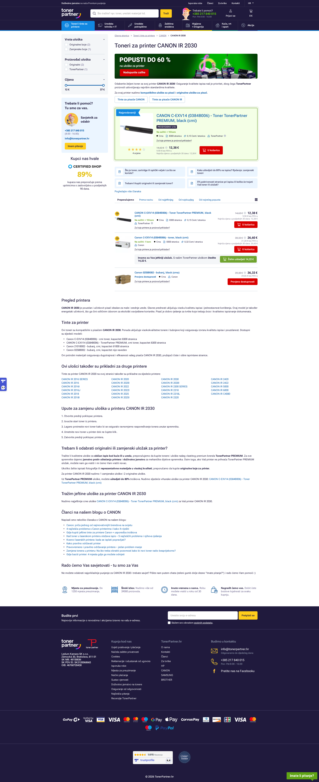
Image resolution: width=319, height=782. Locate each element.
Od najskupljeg (186, 199)
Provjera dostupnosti (243, 281)
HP (162, 665)
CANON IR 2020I (120, 382)
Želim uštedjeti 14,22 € (241, 259)
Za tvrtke (222, 3)
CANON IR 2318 (170, 390)
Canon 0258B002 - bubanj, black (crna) (157, 272)
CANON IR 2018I (70, 397)
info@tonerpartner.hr (77, 138)
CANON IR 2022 (120, 386)
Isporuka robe (195, 3)
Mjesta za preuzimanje (123, 670)
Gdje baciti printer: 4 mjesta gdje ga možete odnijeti (95, 554)
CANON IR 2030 (170, 379)
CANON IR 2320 (170, 397)
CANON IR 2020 (120, 379)
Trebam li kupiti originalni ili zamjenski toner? (149, 183)
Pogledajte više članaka (128, 191)
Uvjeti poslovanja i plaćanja (125, 647)
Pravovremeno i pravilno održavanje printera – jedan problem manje (104, 547)
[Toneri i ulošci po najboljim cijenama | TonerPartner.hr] (71, 13)
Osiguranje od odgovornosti (126, 689)
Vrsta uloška (73, 39)
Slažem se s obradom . (192, 622)
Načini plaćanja (119, 675)
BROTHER (166, 679)
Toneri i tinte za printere (144, 35)
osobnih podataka (203, 622)
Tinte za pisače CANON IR (167, 99)
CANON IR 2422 (219, 382)
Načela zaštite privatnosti (125, 651)
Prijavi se (230, 15)
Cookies (115, 656)
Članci (210, 3)
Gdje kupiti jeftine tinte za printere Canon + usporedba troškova (101, 532)
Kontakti (236, 3)
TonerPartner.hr (171, 641)
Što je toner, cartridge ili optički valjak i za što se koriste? (150, 171)
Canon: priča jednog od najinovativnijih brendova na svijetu (99, 525)
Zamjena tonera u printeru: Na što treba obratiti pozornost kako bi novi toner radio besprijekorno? (121, 550)
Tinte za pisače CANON (131, 99)
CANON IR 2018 (70, 393)
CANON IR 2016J (70, 390)
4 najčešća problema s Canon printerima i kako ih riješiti (97, 528)
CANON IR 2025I (120, 397)
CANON (162, 35)
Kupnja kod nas (121, 641)
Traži (166, 13)
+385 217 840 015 (204, 13)
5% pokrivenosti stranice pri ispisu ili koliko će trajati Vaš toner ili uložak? (225, 183)
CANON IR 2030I (170, 382)
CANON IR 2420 (219, 379)
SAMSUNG (167, 675)
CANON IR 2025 (120, 393)
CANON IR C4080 (220, 393)
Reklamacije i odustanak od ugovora (130, 661)
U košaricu (214, 150)
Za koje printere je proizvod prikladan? (174, 140)
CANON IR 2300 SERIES (174, 386)
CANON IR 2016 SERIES (74, 379)
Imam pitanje (75, 146)
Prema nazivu (146, 199)
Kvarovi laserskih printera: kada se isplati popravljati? (96, 539)
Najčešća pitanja (120, 693)
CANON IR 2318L (170, 393)
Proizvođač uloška (78, 59)
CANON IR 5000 (219, 386)
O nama (165, 647)
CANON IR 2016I (70, 386)
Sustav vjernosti (119, 679)
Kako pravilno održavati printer (83, 543)
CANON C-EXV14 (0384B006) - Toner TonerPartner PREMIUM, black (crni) (137, 501)
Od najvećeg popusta (209, 199)
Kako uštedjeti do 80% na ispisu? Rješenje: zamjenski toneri (225, 171)
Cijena (69, 79)
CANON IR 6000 (219, 390)
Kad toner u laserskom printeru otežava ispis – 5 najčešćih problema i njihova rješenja (114, 536)
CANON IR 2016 (70, 382)
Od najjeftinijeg (165, 199)
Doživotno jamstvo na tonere (126, 684)
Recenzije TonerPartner (123, 698)
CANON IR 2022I (120, 390)
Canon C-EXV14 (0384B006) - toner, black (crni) (161, 237)
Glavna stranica (122, 35)
